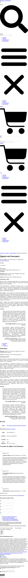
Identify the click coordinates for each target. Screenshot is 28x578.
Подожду (2, 574)
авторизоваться (20, 495)
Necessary (4, 556)
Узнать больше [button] (18, 528)
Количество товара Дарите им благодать (9, 269)
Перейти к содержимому (5, 0)
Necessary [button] (2, 555)
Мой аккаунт (5, 41)
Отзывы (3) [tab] (5, 345)
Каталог (4, 38)
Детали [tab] (4, 344)
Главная (4, 37)
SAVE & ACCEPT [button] (4, 563)
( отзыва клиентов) (4, 260)
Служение (6, 253)
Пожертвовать (6, 39)
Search (1, 4)
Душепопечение (13, 253)
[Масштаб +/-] (0, 576)
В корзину (2, 271)
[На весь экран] (1, 576)
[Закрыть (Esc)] (4, 576)
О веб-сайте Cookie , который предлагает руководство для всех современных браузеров (13, 553)
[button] (14, 71)
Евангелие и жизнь (11, 429)
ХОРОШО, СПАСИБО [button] (5, 529)
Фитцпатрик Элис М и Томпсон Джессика (16, 425)
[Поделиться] (3, 576)
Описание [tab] (5, 343)
